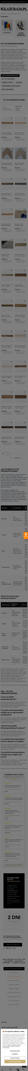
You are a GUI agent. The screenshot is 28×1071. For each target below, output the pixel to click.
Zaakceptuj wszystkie (15, 1061)
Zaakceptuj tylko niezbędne (15, 1052)
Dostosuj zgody (14, 1058)
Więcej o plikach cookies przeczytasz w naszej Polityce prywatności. (12, 1046)
